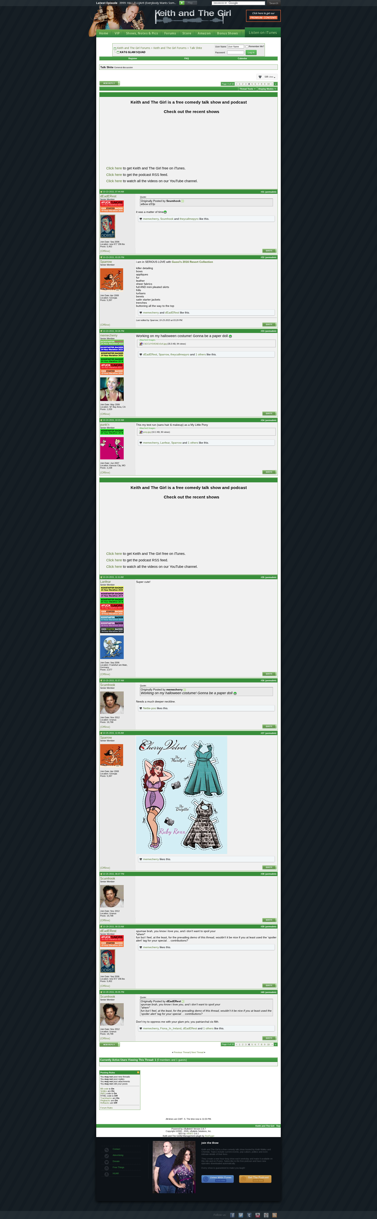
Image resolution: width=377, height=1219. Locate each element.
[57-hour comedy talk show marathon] (112, 620)
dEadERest (108, 196)
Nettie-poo (149, 708)
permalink (271, 192)
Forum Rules (106, 1108)
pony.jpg (147, 432)
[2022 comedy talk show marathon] (112, 350)
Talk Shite (196, 48)
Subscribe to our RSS (274, 1215)
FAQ (186, 58)
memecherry (151, 218)
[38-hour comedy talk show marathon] (112, 626)
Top (278, 1126)
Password (220, 52)
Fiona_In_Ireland (170, 1028)
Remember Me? (256, 46)
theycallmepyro (189, 218)
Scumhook (166, 218)
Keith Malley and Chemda (119, 20)
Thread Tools (246, 89)
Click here (114, 168)
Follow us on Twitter (241, 1215)
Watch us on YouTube (257, 1215)
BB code (104, 1089)
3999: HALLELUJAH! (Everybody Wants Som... (147, 3)
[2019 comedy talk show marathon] (112, 597)
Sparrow (106, 261)
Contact (116, 1149)
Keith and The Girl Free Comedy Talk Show (193, 17)
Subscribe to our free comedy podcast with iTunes (217, 1179)
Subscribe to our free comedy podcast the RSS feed (255, 1179)
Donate (116, 1161)
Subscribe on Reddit (266, 1215)
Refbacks (105, 1103)
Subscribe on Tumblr (249, 1215)
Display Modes (266, 89)
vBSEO (189, 1133)
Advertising (118, 1155)
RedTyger (209, 1136)
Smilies (103, 1091)
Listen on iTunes (263, 32)
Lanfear (165, 442)
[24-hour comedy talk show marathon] (112, 205)
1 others (201, 354)
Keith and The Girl (264, 1126)
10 (268, 84)
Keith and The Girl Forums (133, 48)
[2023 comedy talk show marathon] (112, 345)
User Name (220, 46)
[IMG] (103, 1093)
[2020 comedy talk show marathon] (112, 356)
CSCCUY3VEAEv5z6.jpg (155, 344)
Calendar (242, 58)
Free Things (118, 1167)
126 (268, 77)
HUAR (116, 1173)
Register (132, 58)
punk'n (104, 424)
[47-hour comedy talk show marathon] (112, 211)
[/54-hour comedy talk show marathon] (112, 632)
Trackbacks (106, 1098)
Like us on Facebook (232, 1215)
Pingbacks (105, 1100)
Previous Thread (182, 1052)
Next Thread (197, 1052)
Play (188, 3)
